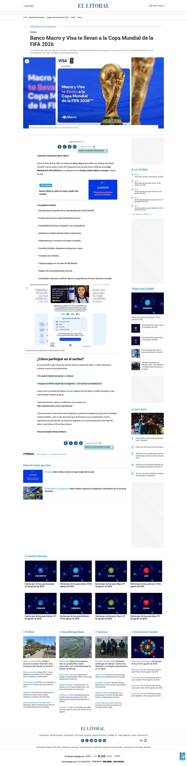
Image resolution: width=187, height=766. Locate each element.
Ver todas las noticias (140, 214)
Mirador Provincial (99, 735)
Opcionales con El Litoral (133, 747)
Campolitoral (44, 735)
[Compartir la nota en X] (64, 147)
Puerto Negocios (124, 735)
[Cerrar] (105, 151)
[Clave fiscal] (182, 760)
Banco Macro (78, 163)
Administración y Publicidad (91, 747)
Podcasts (87, 735)
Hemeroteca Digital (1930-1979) (48, 747)
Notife (134, 735)
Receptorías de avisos (70, 747)
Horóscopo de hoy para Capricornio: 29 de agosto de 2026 (149, 199)
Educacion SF (142, 735)
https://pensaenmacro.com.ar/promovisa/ (55, 406)
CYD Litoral (79, 735)
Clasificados (68, 735)
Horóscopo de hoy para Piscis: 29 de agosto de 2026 (148, 183)
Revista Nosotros (56, 735)
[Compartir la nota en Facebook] (59, 147)
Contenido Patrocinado (58, 454)
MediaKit (147, 747)
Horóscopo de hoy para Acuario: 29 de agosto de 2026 (148, 191)
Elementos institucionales (112, 747)
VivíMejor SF (112, 735)
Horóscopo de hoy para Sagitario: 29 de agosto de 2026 (149, 208)
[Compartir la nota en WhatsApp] (69, 147)
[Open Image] (27, 61)
